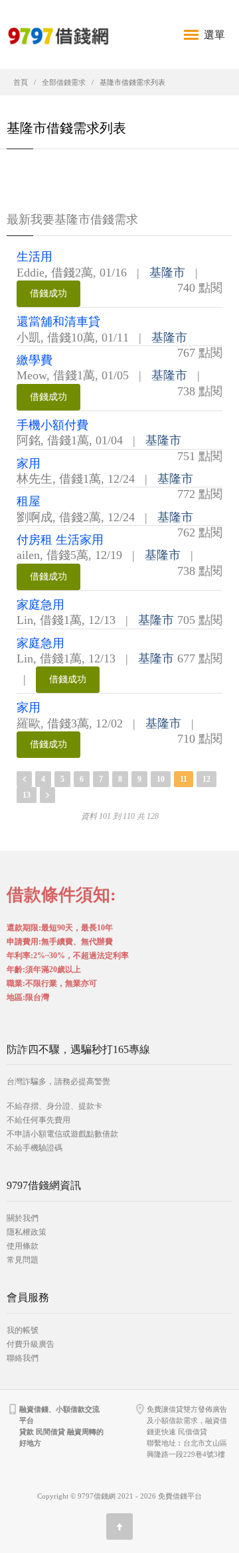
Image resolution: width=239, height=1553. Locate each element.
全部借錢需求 (64, 82)
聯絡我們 (23, 1358)
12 (206, 779)
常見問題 (23, 1260)
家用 (28, 463)
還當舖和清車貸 (58, 321)
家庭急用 (40, 604)
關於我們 (23, 1218)
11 (183, 779)
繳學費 (34, 360)
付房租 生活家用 (60, 539)
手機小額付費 (52, 425)
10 (161, 779)
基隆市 (167, 272)
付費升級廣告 (30, 1344)
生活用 (34, 256)
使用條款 (23, 1246)
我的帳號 (23, 1330)
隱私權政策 (26, 1232)
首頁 (20, 82)
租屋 (28, 501)
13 (27, 795)
